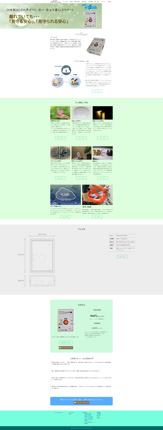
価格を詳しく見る (66, 342)
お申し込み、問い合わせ (66, 347)
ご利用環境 (90, 1)
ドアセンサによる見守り (89, 417)
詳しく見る (97, 91)
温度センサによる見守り (89, 419)
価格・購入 (96, 1)
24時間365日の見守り (88, 413)
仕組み (71, 1)
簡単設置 (86, 423)
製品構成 (84, 1)
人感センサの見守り (88, 415)
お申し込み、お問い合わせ (82, 402)
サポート (103, 1)
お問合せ (109, 1)
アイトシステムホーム (59, 412)
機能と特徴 (77, 1)
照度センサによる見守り (89, 416)
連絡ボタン (86, 420)
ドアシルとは (65, 1)
